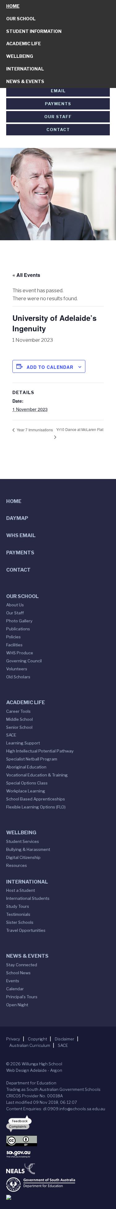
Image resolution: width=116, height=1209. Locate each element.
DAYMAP (17, 518)
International (25, 68)
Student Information (34, 31)
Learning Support (23, 742)
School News (18, 972)
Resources (16, 865)
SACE (11, 734)
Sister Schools (19, 922)
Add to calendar (50, 367)
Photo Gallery (19, 620)
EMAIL (58, 90)
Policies (13, 636)
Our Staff (58, 116)
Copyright (37, 1038)
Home (12, 6)
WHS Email (21, 535)
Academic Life (23, 43)
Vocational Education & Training (37, 774)
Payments (58, 103)
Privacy (13, 1038)
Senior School (19, 727)
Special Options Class (27, 782)
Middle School (19, 719)
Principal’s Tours (21, 996)
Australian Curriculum (29, 1045)
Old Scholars (18, 676)
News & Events (25, 81)
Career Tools (18, 711)
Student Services (22, 841)
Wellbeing (19, 56)
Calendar (15, 988)
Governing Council (24, 660)
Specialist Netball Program (31, 758)
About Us (15, 604)
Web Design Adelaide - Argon (34, 1070)
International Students (27, 898)
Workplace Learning (25, 790)
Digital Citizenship (23, 857)
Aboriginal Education (26, 766)
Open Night (17, 1004)
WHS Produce (19, 652)
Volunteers (16, 668)
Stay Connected (21, 964)
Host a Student (20, 890)
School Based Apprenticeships (35, 798)
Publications (18, 628)
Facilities (14, 644)
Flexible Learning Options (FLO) (36, 806)
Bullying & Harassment (28, 849)
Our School (21, 18)
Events (12, 980)
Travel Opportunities (25, 930)
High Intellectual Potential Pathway (40, 750)
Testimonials (18, 914)
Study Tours (17, 906)
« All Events (26, 274)
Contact (58, 129)
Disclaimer (64, 1038)
